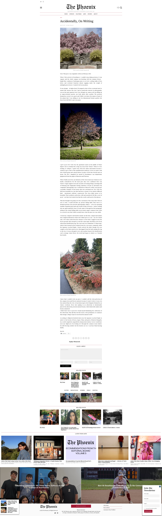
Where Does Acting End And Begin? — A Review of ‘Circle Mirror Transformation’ (112, 462)
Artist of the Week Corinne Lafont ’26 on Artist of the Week (16, 461)
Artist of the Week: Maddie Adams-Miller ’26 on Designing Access (145, 462)
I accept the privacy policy (151, 508)
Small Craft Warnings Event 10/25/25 (86, 383)
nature (66, 390)
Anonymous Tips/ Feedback (109, 509)
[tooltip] (41, 2)
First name (146, 493)
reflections (74, 390)
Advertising (105, 505)
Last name (146, 498)
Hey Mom (62, 382)
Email (145, 503)
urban (88, 390)
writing (95, 390)
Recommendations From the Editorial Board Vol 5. (78, 461)
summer (82, 390)
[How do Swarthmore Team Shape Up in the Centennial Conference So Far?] (91, 397)
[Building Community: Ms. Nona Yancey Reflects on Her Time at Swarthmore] (70, 397)
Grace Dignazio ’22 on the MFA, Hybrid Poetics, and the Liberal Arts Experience (75, 385)
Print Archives (106, 507)
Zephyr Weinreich (70, 25)
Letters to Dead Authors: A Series (97, 383)
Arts (61, 17)
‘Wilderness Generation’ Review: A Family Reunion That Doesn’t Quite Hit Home (48, 462)
